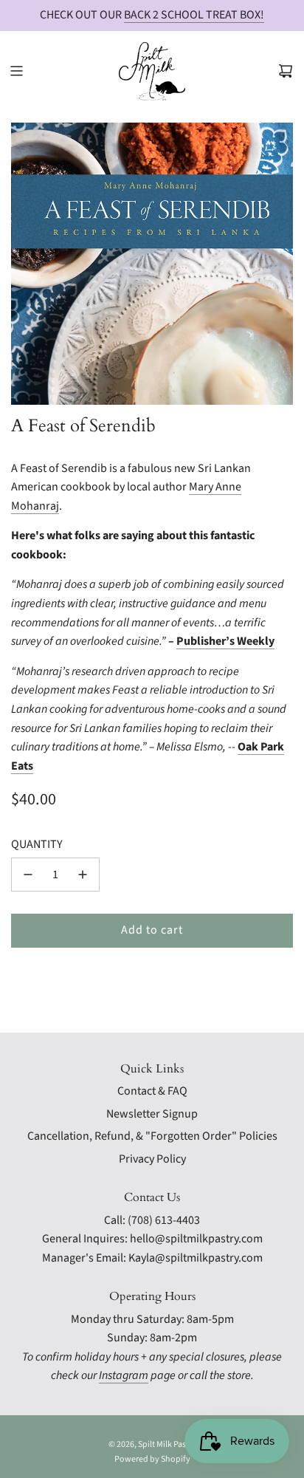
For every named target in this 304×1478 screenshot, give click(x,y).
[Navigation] (16, 71)
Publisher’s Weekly (225, 641)
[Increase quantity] (82, 874)
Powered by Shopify (152, 1459)
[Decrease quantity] (28, 874)
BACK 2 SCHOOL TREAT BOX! (194, 15)
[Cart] (285, 71)
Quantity (37, 844)
